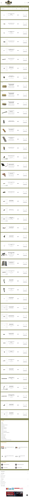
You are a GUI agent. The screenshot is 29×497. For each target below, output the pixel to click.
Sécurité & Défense (3, 438)
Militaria (2, 433)
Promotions (2, 474)
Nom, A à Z (26, 8)
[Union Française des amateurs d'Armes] (14, 494)
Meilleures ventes (3, 476)
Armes (2, 422)
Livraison (2, 480)
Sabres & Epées (3, 437)
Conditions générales (3, 482)
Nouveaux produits (3, 475)
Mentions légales (3, 481)
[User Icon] (26, 2)
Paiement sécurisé (3, 484)
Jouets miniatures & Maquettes (5, 432)
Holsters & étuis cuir (4, 427)
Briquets (2, 423)
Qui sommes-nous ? (3, 483)
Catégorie (2, 420)
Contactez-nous (3, 477)
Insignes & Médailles (4, 428)
